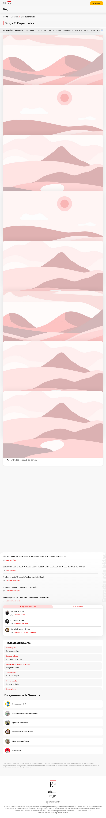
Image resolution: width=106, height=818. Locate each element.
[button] (102, 30)
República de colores (20, 629)
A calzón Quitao (14, 684)
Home (5, 17)
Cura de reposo (17, 620)
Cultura (38, 30)
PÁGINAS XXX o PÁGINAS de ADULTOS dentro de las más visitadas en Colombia (34, 557)
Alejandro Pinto (11, 560)
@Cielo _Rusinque (15, 659)
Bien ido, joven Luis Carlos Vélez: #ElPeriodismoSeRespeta (26, 597)
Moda (93, 30)
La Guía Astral (11, 689)
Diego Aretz (16, 750)
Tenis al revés (11, 673)
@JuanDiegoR (14, 676)
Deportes (47, 30)
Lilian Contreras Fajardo (20, 741)
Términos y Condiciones (47, 807)
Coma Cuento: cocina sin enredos (18, 664)
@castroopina (13, 651)
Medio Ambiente (82, 30)
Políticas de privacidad (66, 807)
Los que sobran (12, 656)
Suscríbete (96, 3)
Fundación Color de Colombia (25, 632)
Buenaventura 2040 (19, 704)
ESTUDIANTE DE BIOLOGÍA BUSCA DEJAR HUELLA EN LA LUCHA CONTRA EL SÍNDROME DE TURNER (44, 567)
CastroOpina (11, 648)
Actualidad (19, 30)
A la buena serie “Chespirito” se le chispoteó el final (23, 577)
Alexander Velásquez (13, 580)
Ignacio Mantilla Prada (20, 722)
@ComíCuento (14, 668)
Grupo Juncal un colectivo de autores (25, 713)
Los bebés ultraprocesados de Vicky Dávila (20, 587)
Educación (29, 30)
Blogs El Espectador (19, 23)
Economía (14, 17)
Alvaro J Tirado (11, 570)
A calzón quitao (12, 681)
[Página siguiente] (61, 442)
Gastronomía (68, 30)
